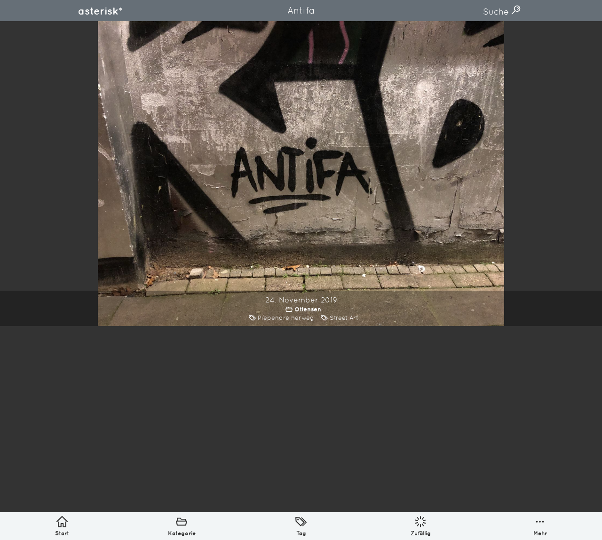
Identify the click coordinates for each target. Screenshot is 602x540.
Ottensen (307, 309)
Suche (497, 11)
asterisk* (100, 11)
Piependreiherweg (286, 317)
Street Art (344, 317)
